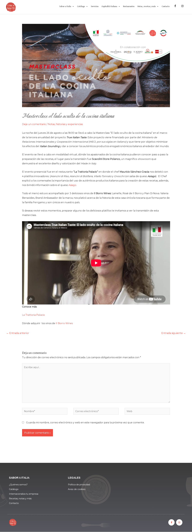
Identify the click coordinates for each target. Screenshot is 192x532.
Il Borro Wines (64, 323)
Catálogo (81, 6)
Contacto (166, 6)
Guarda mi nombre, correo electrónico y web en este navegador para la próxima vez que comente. (85, 422)
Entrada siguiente (173, 333)
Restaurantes (129, 6)
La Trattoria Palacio (33, 314)
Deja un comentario (34, 124)
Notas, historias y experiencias (65, 124)
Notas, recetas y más (147, 6)
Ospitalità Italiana (109, 6)
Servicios (95, 6)
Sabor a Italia (65, 6)
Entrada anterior (17, 333)
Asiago (72, 185)
